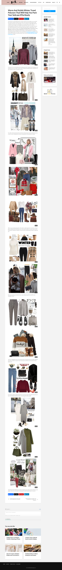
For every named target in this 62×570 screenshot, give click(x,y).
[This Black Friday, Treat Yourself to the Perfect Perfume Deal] (46, 56)
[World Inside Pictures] (49, 91)
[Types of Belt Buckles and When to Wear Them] (46, 64)
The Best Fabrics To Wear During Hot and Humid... (31, 554)
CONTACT (7, 564)
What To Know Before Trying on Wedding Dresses (51, 61)
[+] (19, 515)
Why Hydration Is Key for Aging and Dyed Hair (51, 68)
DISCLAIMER (18, 564)
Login (40, 509)
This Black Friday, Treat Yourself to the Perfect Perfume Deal (51, 57)
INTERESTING (48, 2)
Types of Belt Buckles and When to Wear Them (51, 64)
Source (36, 64)
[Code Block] (15, 515)
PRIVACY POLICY (12, 564)
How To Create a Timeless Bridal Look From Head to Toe (51, 29)
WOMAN (12, 2)
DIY (43, 2)
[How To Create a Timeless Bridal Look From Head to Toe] (13, 548)
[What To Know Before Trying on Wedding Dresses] (46, 60)
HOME (8, 2)
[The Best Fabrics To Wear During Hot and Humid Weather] (32, 548)
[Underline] (8, 515)
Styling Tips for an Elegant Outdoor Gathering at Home (13, 538)
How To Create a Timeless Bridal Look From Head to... (13, 554)
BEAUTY (53, 2)
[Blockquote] (14, 515)
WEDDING (20, 2)
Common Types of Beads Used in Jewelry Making (31, 538)
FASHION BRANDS (33, 2)
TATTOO (39, 2)
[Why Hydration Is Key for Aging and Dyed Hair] (46, 68)
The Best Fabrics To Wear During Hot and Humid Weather (51, 34)
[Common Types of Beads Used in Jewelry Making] (46, 24)
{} (18, 515)
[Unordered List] (13, 515)
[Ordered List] (11, 515)
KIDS (16, 2)
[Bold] (6, 515)
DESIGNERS (26, 2)
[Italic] (7, 515)
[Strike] (10, 515)
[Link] (17, 515)
